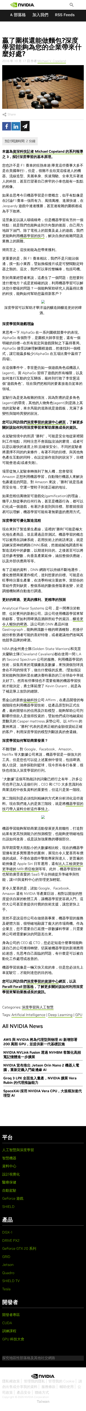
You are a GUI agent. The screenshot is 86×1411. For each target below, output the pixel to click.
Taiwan (43, 1401)
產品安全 (24, 1392)
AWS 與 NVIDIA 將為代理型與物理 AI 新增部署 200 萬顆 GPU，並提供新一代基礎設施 (40, 1041)
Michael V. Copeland (51, 61)
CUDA (7, 1323)
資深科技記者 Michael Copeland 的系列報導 (48, 151)
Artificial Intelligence (28, 1014)
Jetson (8, 1264)
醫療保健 (9, 1182)
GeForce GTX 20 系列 (19, 1248)
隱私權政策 (11, 1381)
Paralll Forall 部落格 (18, 986)
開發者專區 (11, 1314)
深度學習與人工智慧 (38, 1007)
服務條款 (48, 1386)
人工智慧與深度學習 (18, 1150)
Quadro (8, 1273)
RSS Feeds (65, 14)
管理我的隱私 (34, 1381)
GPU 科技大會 (13, 1339)
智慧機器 (9, 1158)
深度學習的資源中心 (43, 981)
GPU (78, 1014)
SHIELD (8, 1206)
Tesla (6, 1289)
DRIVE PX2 (11, 1240)
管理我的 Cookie (61, 1381)
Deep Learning (60, 1014)
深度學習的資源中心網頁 (46, 422)
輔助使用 (67, 1386)
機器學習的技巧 (32, 236)
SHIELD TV (11, 1281)
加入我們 (40, 14)
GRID (6, 1256)
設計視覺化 (11, 1174)
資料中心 (9, 1166)
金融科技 (30, 700)
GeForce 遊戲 (12, 1198)
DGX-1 (7, 1232)
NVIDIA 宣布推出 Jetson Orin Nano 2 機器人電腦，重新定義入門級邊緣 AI (41, 1067)
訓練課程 (9, 1331)
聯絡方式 (42, 1392)
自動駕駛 (9, 1190)
